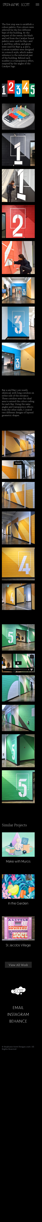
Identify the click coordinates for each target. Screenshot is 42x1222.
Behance (18, 1173)
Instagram (18, 1167)
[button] (37, 4)
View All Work (18, 1118)
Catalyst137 (11, 45)
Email (18, 1160)
